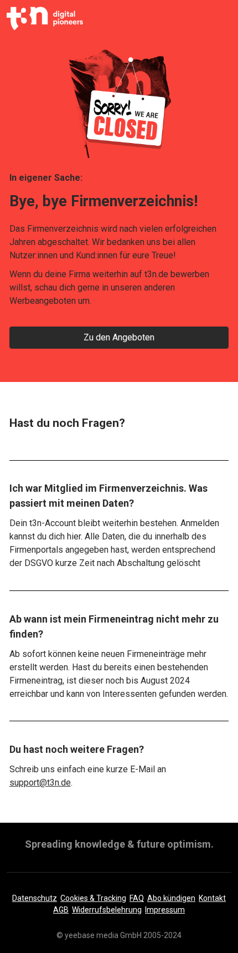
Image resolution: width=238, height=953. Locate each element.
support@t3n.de (40, 782)
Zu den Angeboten (119, 337)
